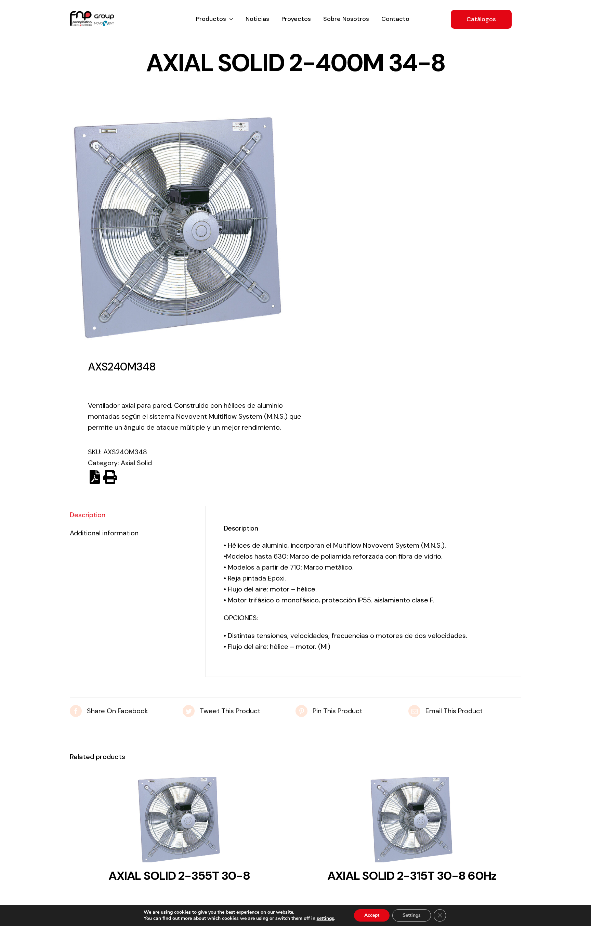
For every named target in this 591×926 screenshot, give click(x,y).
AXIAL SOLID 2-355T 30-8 (179, 876)
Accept (371, 915)
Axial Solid (136, 462)
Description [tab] (87, 514)
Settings (412, 915)
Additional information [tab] (104, 533)
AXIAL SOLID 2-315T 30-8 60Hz (412, 876)
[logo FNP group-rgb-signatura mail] (92, 14)
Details (179, 821)
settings (325, 918)
